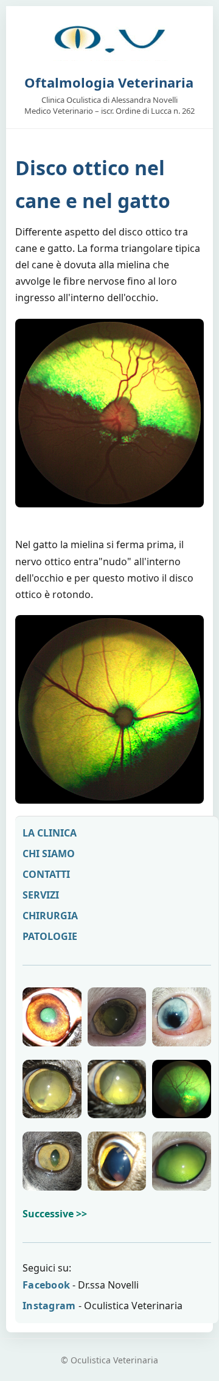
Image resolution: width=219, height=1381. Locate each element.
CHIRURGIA (50, 915)
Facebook (46, 1285)
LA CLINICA (50, 833)
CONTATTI (46, 874)
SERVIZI (41, 895)
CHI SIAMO (49, 853)
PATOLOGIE (50, 936)
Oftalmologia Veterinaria (108, 82)
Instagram (49, 1305)
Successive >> (55, 1213)
